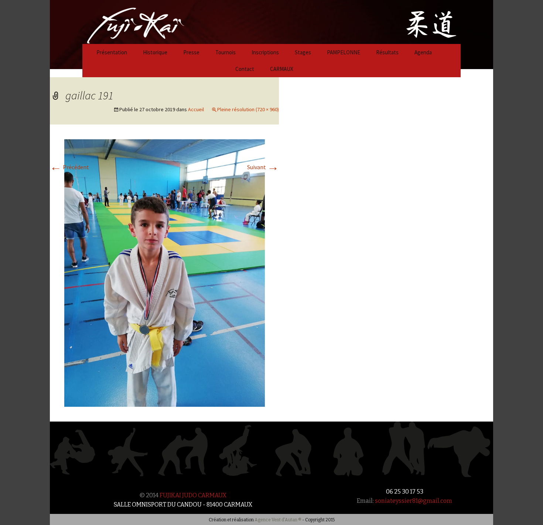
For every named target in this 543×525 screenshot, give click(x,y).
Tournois (225, 52)
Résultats (387, 52)
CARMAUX (281, 68)
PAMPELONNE (343, 52)
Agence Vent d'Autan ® (278, 519)
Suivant (263, 167)
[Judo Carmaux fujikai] (117, 21)
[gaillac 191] (164, 272)
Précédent (69, 167)
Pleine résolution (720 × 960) (248, 109)
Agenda (423, 52)
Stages (303, 52)
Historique (155, 52)
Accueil (196, 109)
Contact (244, 68)
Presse (191, 52)
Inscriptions (265, 52)
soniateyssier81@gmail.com (413, 500)
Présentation (111, 52)
